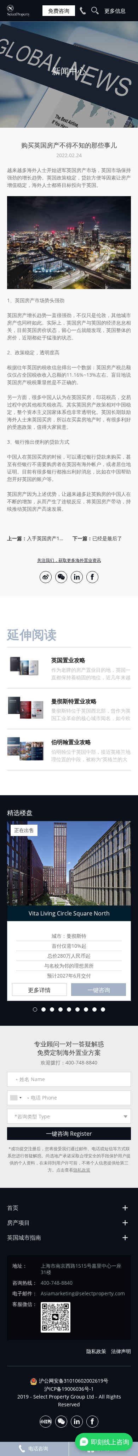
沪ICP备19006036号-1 (69, 1388)
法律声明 (121, 1351)
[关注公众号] (61, 577)
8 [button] (94, 1009)
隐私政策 (81, 1170)
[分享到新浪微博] (46, 577)
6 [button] (77, 1009)
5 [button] (69, 1009)
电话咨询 (38, 1448)
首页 (12, 1208)
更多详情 (39, 990)
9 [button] (103, 1009)
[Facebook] (92, 577)
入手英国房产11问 (46, 538)
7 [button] (86, 1009)
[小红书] (46, 1422)
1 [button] (35, 1009)
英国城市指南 (24, 1237)
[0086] (15, 1098)
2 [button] (43, 1009)
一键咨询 (98, 990)
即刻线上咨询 (110, 1442)
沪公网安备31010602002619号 (73, 1380)
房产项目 (18, 1223)
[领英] (77, 577)
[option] (69, 74)
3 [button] (52, 1009)
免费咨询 (58, 10)
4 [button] (60, 1009)
